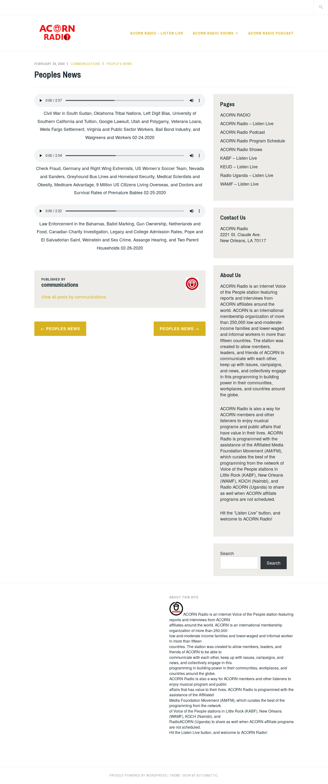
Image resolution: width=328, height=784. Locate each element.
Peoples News (63, 328)
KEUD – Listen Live (239, 166)
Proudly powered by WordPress (138, 775)
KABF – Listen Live (238, 158)
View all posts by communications (73, 296)
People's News (119, 64)
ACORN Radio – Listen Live (156, 33)
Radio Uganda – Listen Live (246, 175)
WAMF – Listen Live (239, 184)
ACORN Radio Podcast (271, 33)
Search (227, 553)
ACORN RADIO (235, 114)
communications (85, 64)
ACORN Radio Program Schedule (252, 140)
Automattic (207, 775)
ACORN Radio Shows (213, 33)
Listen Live (190, 732)
